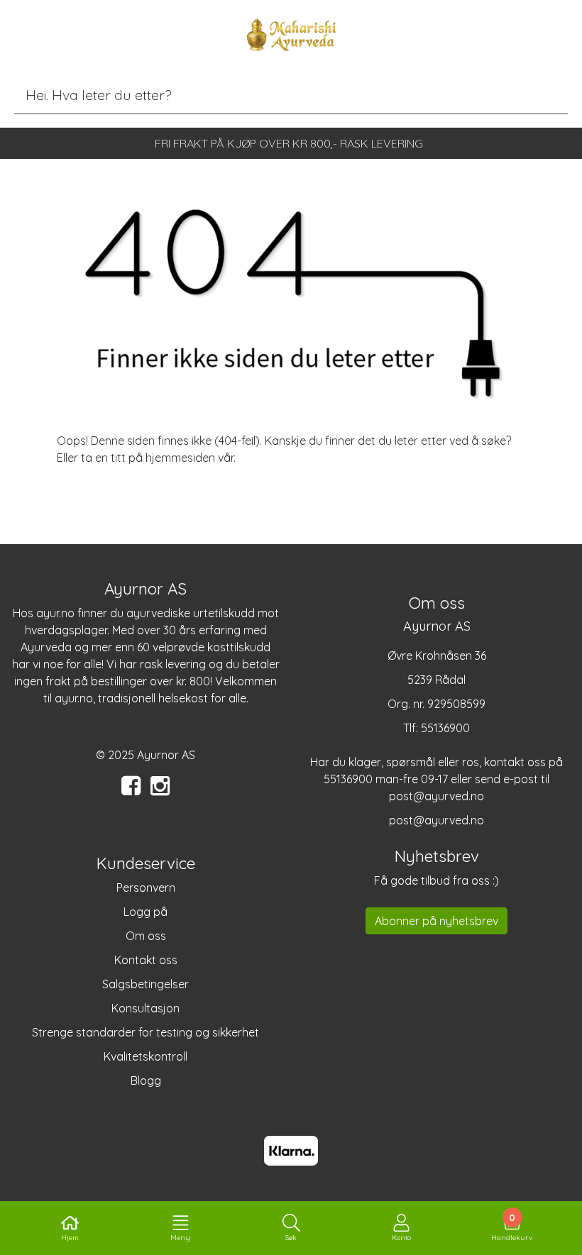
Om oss (146, 936)
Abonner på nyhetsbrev (436, 921)
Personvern (145, 887)
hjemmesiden (180, 457)
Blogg (146, 1080)
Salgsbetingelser (145, 984)
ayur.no (55, 613)
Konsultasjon (145, 1008)
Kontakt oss (145, 960)
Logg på (145, 912)
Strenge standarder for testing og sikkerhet (145, 1032)
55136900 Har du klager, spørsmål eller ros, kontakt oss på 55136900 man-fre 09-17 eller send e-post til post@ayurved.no (436, 762)
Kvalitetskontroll (145, 1056)
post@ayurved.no (436, 820)
